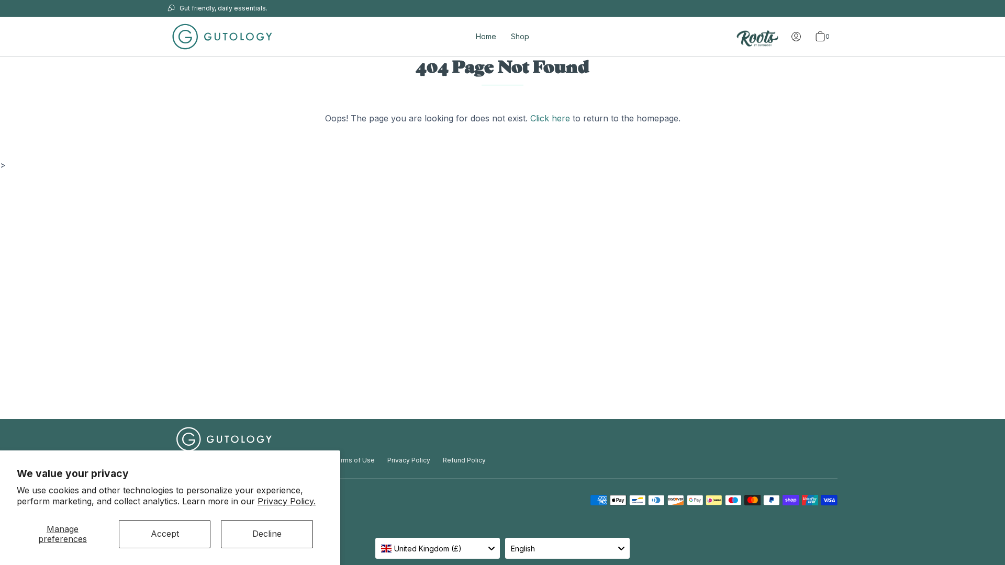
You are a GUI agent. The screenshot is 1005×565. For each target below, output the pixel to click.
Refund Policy (464, 460)
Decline (267, 533)
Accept (165, 533)
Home (486, 36)
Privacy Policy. (287, 501)
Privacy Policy (408, 460)
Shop (520, 36)
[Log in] (796, 36)
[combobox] (437, 548)
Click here (550, 118)
